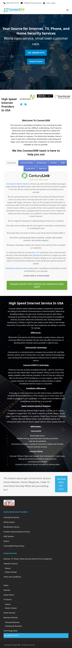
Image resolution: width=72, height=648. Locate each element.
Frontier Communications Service (17, 532)
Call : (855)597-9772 (36, 52)
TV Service (8, 599)
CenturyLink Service (11, 517)
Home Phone (9, 595)
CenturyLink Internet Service (17, 184)
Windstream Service (11, 527)
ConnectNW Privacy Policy (14, 546)
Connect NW (15, 645)
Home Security (9, 613)
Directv (6, 541)
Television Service (11, 563)
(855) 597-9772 (12, 3)
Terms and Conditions (12, 577)
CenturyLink (37, 255)
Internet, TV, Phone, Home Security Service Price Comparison (28, 559)
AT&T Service (9, 536)
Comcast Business (12, 622)
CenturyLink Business (13, 626)
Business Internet (11, 617)
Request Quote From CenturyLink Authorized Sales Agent (37, 285)
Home (6, 585)
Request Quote (36, 61)
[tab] (11, 163)
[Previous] (21, 104)
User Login (50, 3)
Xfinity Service (9, 522)
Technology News (11, 631)
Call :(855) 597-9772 (11, 635)
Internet (7, 590)
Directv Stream (11, 572)
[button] (67, 10)
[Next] (25, 104)
